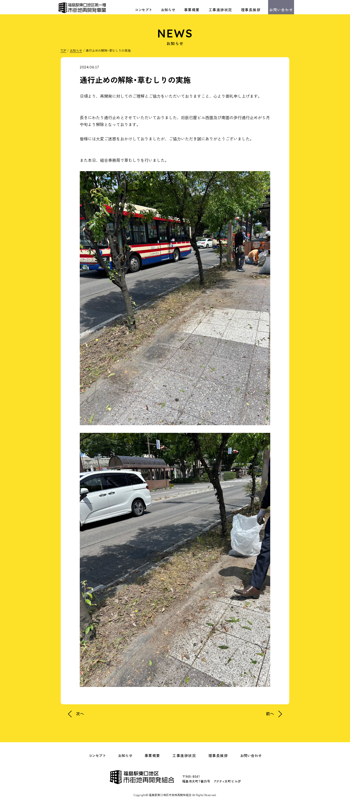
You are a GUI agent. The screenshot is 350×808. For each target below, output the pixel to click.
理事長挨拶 (251, 9)
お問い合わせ (281, 9)
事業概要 (192, 9)
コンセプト (143, 9)
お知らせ (168, 9)
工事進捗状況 (220, 9)
